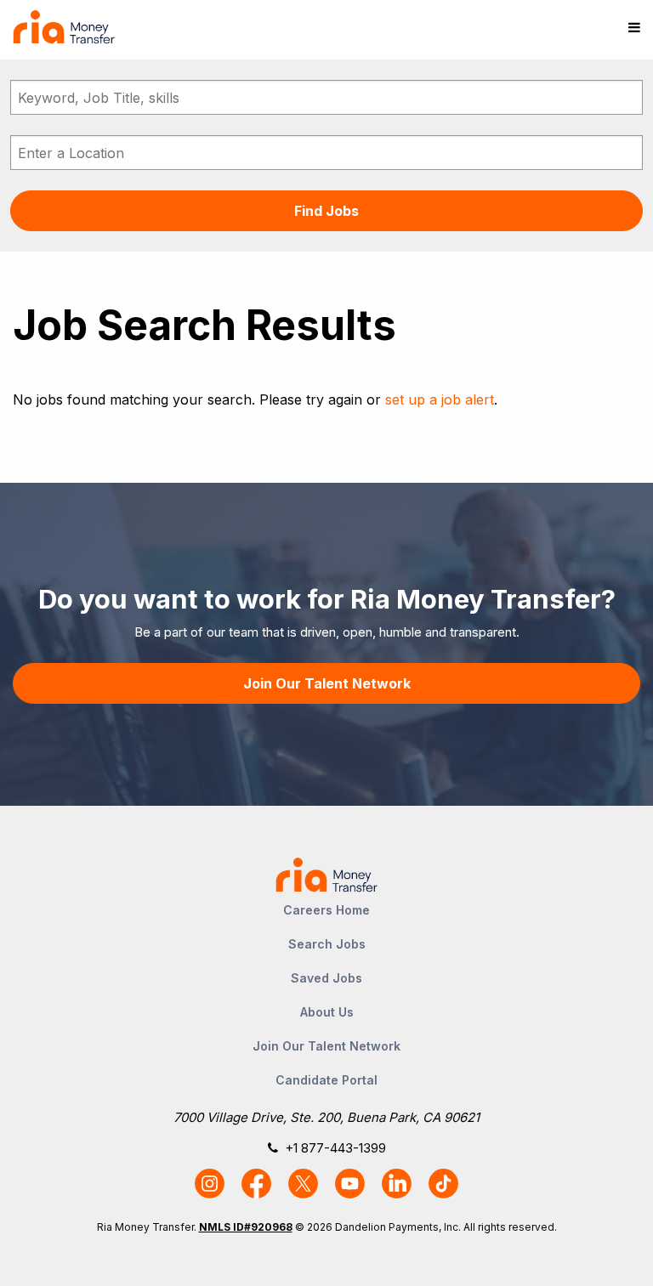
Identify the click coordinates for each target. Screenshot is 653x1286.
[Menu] (634, 27)
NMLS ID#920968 (245, 1227)
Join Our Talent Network (327, 683)
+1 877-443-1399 (335, 1148)
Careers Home (326, 910)
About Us (327, 1012)
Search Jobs (327, 944)
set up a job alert (439, 399)
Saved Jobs (326, 978)
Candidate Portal (326, 1080)
